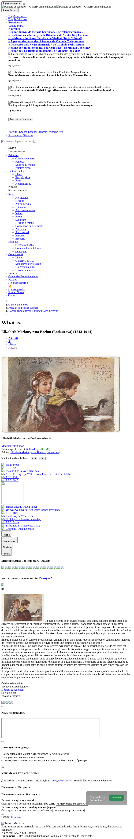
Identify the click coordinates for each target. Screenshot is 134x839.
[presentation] (70, 350)
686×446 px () (38, 449)
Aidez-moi (7, 832)
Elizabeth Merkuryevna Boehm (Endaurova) (34, 452)
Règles (20, 835)
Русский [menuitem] (13, 131)
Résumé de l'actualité (20, 119)
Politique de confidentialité (65, 835)
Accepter (116, 797)
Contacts (31, 832)
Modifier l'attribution (12, 445)
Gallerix (16, 817)
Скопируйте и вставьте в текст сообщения (26, 810)
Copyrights (86, 835)
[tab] (13, 338)
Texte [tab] (12, 344)
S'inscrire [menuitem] (28, 135)
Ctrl (34, 458)
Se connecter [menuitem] (15, 135)
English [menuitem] (23, 131)
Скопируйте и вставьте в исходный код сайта (28, 803)
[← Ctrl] (9, 480)
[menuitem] (61, 131)
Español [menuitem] (32, 131)
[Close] (35, 142)
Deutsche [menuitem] (53, 131)
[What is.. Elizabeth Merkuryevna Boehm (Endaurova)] (61, 432)
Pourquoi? (45, 578)
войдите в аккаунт (63, 780)
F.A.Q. (18, 832)
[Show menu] (24, 4)
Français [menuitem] (42, 131)
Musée (16, 149)
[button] (17, 16)
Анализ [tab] (12, 347)
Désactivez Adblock (12, 689)
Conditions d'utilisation (37, 835)
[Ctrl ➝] (19, 506)
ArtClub (17, 188)
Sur (24, 832)
